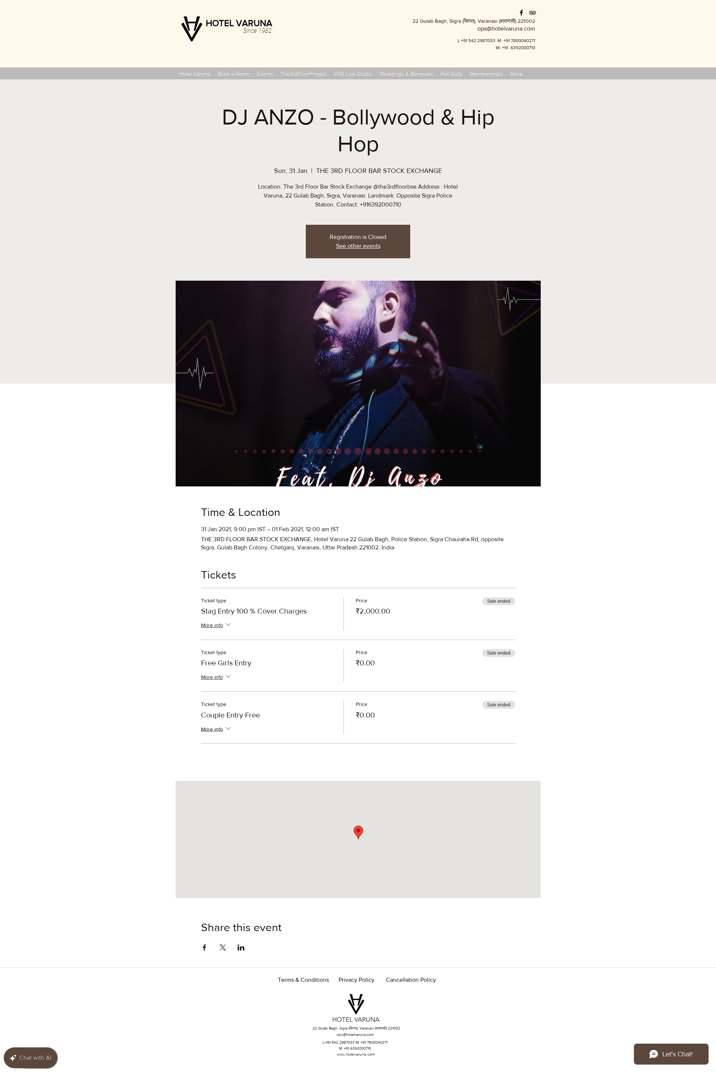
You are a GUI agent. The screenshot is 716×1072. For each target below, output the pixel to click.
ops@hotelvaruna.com (355, 1034)
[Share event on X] (222, 947)
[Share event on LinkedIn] (241, 947)
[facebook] (521, 12)
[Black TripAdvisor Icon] (532, 12)
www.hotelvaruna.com (356, 1054)
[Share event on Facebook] (204, 947)
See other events (358, 246)
